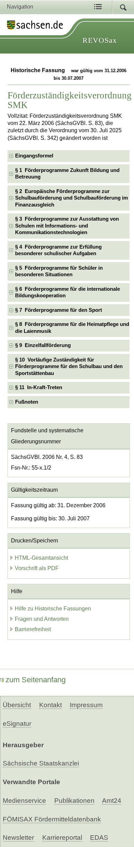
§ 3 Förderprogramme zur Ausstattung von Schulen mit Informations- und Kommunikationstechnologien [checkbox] (67, 225)
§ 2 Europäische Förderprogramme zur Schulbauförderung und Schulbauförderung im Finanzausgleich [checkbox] (71, 198)
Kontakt (50, 705)
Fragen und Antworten (42, 619)
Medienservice (24, 800)
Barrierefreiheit (33, 629)
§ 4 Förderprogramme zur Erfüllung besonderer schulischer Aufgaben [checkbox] (58, 250)
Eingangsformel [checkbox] (34, 155)
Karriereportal (62, 837)
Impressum (86, 705)
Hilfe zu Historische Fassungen (53, 609)
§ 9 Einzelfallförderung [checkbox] (43, 345)
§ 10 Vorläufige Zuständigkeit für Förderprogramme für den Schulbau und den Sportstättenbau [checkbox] (69, 366)
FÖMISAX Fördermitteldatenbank (52, 819)
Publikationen (74, 800)
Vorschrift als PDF (37, 568)
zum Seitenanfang (35, 679)
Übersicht (17, 705)
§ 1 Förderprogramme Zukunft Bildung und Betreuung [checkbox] (67, 173)
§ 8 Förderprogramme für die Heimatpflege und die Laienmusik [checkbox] (72, 327)
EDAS (99, 837)
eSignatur (17, 723)
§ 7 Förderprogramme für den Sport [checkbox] (58, 310)
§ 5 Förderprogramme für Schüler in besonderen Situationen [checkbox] (59, 271)
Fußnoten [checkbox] (26, 402)
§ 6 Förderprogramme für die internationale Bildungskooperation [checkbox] (67, 292)
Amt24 (111, 800)
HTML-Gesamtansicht (41, 558)
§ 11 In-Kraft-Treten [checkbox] (38, 387)
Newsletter (18, 837)
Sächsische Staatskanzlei (41, 763)
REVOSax (99, 40)
